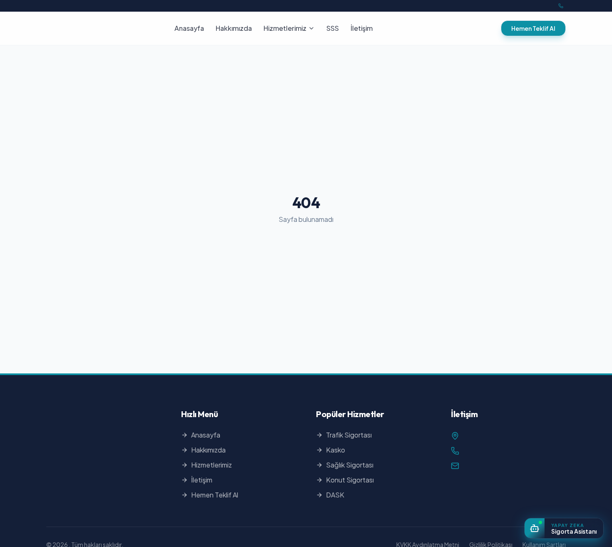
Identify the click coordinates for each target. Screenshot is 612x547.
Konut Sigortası (350, 479)
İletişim (362, 28)
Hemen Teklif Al (533, 28)
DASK (335, 494)
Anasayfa (189, 28)
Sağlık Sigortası (349, 464)
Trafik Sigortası (349, 434)
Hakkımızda (234, 28)
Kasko (335, 449)
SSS (332, 28)
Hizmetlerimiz (285, 28)
